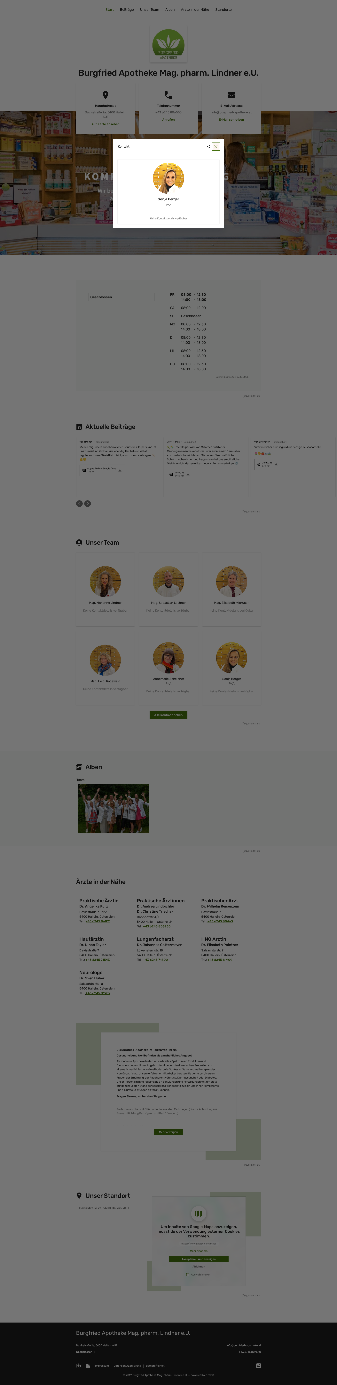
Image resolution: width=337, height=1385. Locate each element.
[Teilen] (208, 146)
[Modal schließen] (168, 692)
